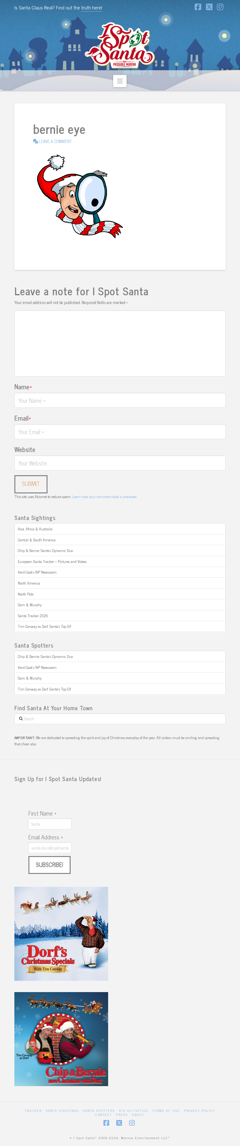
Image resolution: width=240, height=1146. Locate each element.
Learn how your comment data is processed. (104, 496)
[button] (120, 81)
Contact (103, 1114)
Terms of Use (166, 1110)
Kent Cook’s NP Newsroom (37, 572)
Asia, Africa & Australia (35, 529)
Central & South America (37, 540)
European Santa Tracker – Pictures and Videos (52, 561)
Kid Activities (133, 1110)
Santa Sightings (62, 1110)
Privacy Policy (199, 1110)
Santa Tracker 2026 (33, 615)
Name (23, 386)
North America (29, 583)
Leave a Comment (55, 141)
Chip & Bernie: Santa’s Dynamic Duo (45, 550)
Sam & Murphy (30, 605)
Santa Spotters (99, 1110)
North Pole (25, 594)
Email (22, 418)
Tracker (33, 1110)
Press (122, 1114)
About (138, 1114)
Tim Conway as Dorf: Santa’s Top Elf (44, 626)
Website (24, 449)
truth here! (91, 7)
